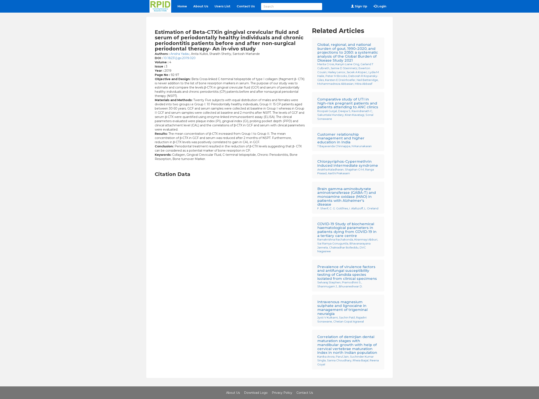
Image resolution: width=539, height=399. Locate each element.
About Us (200, 6)
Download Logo (256, 393)
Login (381, 6)
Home (182, 6)
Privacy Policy (282, 393)
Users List (222, 6)
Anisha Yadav (179, 54)
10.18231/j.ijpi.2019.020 (179, 58)
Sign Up (360, 6)
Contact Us (246, 6)
